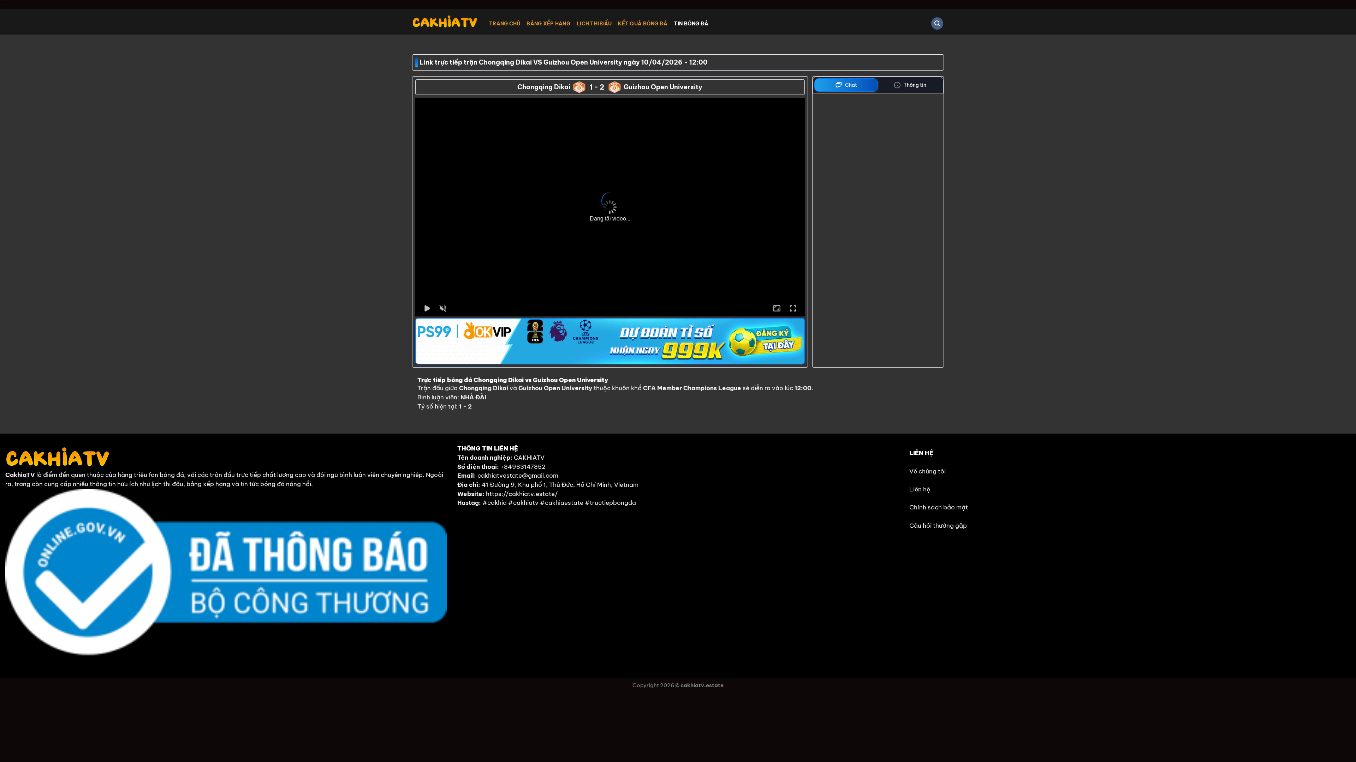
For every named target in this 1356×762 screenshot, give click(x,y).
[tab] (846, 85)
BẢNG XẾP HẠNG (548, 23)
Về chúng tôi (927, 471)
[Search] (937, 23)
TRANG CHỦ (504, 23)
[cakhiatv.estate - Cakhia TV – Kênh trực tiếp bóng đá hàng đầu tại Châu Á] (445, 21)
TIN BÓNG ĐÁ (691, 23)
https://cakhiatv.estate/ (522, 494)
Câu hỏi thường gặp (938, 526)
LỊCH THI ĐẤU (594, 23)
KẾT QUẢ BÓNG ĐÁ (642, 23)
